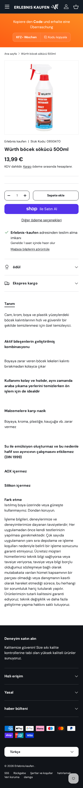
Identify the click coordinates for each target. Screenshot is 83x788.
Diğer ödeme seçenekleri (41, 220)
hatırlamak (64, 773)
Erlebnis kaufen (15, 141)
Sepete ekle (55, 195)
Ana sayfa (10, 54)
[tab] (9, 304)
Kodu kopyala (57, 37)
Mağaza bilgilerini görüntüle (30, 249)
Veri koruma (11, 777)
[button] (76, 7)
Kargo (27, 166)
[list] (41, 97)
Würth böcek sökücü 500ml (38, 54)
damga (28, 777)
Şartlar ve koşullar (41, 773)
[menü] (7, 7)
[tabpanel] (41, 461)
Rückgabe (20, 773)
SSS (6, 773)
